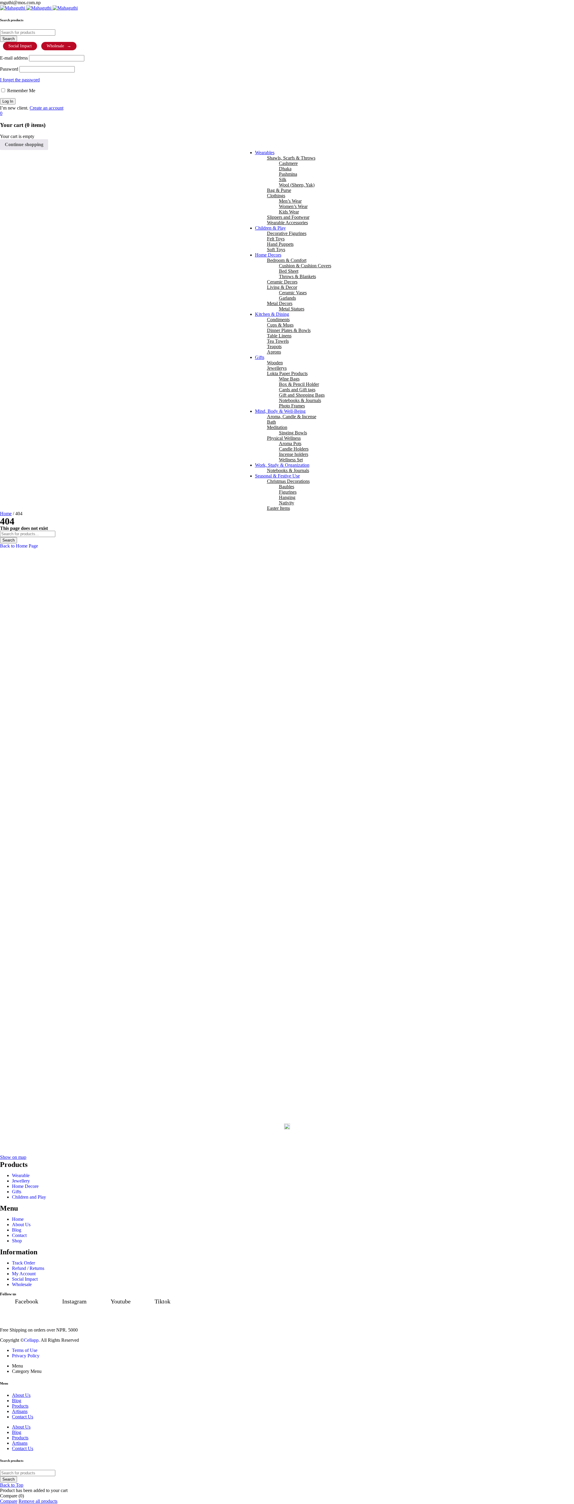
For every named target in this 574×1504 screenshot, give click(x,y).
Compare (8, 1501)
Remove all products (38, 1501)
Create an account (46, 107)
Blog (16, 1432)
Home (6, 513)
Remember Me (20, 90)
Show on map (13, 1157)
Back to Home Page (19, 545)
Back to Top (11, 1485)
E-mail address (14, 57)
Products (20, 1437)
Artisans (20, 1443)
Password (9, 69)
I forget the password (20, 79)
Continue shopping (24, 144)
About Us (21, 1426)
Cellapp (31, 1340)
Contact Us (22, 1448)
